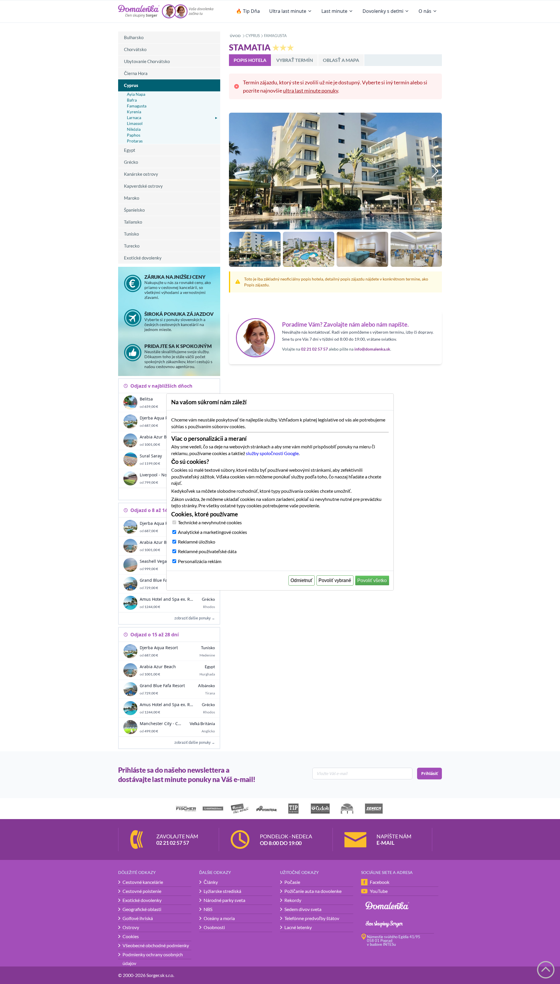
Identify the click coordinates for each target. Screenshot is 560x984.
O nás (425, 11)
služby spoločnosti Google (272, 453)
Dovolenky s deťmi (383, 11)
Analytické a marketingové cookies (212, 532)
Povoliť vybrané (334, 580)
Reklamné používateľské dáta (207, 551)
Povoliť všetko (372, 580)
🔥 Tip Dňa (248, 11)
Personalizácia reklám (199, 561)
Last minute (334, 11)
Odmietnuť (301, 580)
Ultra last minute (287, 11)
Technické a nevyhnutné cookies (210, 522)
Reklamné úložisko (196, 541)
